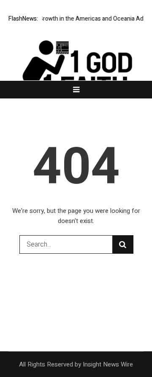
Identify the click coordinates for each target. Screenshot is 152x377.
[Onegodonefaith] (76, 71)
